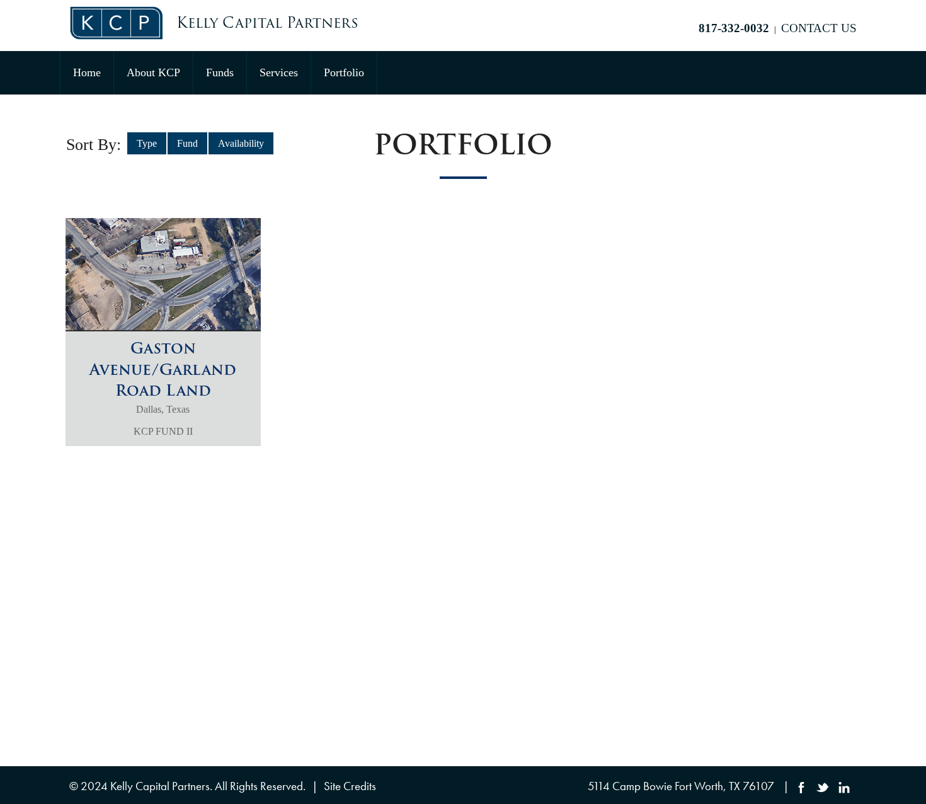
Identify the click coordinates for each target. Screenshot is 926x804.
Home (87, 72)
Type (147, 143)
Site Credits (350, 786)
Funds (220, 72)
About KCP (153, 72)
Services (279, 72)
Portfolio (344, 72)
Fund (187, 143)
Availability (241, 143)
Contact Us (819, 28)
